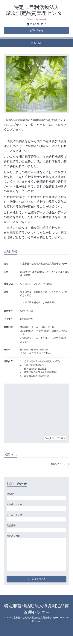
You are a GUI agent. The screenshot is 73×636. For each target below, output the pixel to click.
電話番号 (11, 525)
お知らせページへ (60, 464)
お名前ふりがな (15, 504)
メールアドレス (15, 515)
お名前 (10, 493)
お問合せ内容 (13, 536)
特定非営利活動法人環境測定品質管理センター (34, 617)
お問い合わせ (36, 30)
